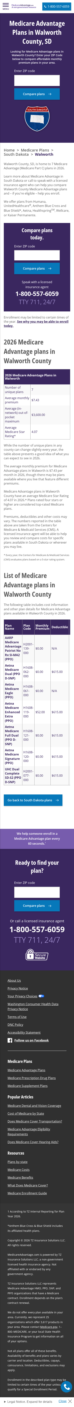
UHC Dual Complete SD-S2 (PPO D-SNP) (13, 775)
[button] (5, 6)
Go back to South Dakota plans (30, 800)
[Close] (67, 1400)
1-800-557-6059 (37, 293)
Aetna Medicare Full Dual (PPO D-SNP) (12, 735)
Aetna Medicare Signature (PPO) (12, 756)
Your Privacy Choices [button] (22, 996)
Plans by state (18, 1162)
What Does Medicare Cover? (28, 1185)
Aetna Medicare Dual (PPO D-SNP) (12, 671)
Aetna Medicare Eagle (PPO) (12, 690)
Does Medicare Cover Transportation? (35, 1121)
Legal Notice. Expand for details (29, 1401)
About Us (14, 980)
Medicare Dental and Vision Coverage (34, 1106)
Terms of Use (17, 1017)
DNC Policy (15, 1025)
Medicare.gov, (49, 1327)
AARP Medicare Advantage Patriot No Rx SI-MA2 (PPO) (13, 648)
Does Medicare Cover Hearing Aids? (33, 1142)
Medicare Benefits (20, 1177)
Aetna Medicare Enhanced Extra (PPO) (12, 712)
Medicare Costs (19, 1170)
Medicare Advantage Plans (26, 1070)
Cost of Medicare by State (26, 1113)
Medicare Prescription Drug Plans (32, 1078)
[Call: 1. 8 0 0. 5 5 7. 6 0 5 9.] (66, 1386)
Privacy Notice (18, 988)
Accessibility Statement (24, 1032)
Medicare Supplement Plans (28, 1086)
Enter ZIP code (24, 71)
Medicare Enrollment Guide (27, 1193)
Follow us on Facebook (31, 1040)
